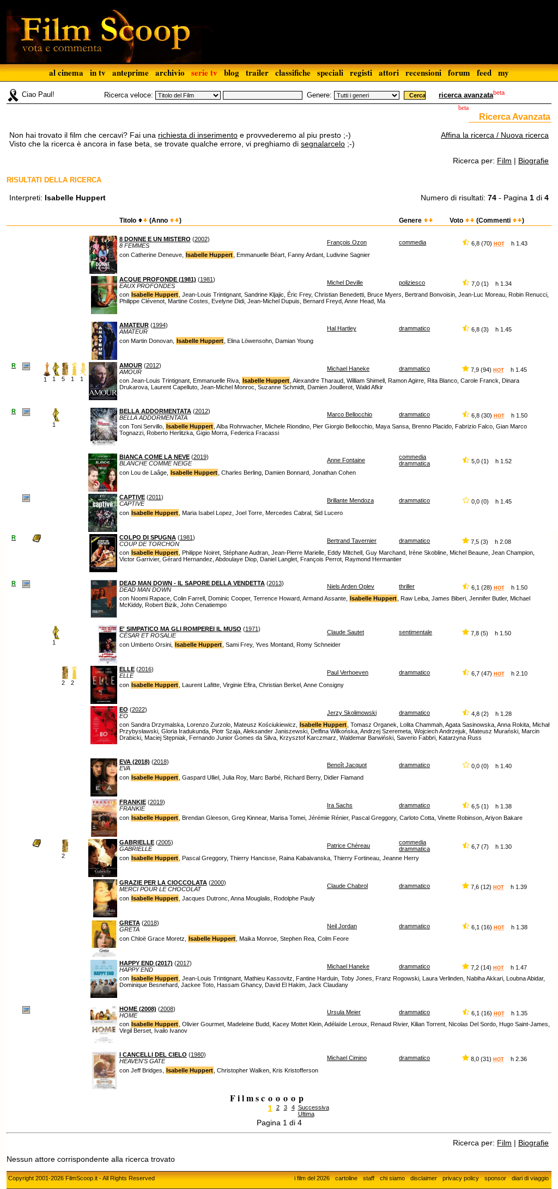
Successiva (313, 1107)
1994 (159, 325)
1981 (206, 279)
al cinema (66, 72)
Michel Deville (345, 282)
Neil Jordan (342, 926)
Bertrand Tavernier (352, 540)
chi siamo (392, 1178)
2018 (160, 761)
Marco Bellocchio (349, 414)
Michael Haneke (348, 368)
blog (231, 72)
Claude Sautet (345, 632)
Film (504, 160)
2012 (152, 365)
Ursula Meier (344, 1012)
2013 (275, 583)
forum (459, 72)
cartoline (346, 1178)
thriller (407, 586)
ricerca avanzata (466, 95)
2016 (144, 669)
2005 (164, 842)
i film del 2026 (312, 1178)
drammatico (414, 328)
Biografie (533, 160)
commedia (412, 242)
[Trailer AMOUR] (26, 366)
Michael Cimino (347, 1058)
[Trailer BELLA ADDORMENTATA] (26, 411)
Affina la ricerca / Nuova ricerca (495, 135)
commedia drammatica (414, 460)
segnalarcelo (323, 143)
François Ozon (347, 242)
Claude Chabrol (347, 885)
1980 (197, 1054)
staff (368, 1178)
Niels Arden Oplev (350, 586)
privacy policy (460, 1178)
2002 (201, 239)
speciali (330, 72)
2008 (166, 1009)
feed (484, 72)
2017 (183, 963)
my (503, 72)
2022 (138, 709)
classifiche (293, 72)
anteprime (130, 72)
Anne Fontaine (346, 460)
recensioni (423, 72)
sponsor (495, 1178)
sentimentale (415, 632)
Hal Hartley (341, 328)
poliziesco (412, 282)
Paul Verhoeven (347, 672)
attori (389, 72)
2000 (217, 882)
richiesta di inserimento (198, 135)
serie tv (204, 72)
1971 (251, 629)
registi (361, 72)
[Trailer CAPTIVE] (26, 497)
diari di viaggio (530, 1178)
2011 (155, 497)
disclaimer (423, 1178)
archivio (170, 72)
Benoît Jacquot (347, 765)
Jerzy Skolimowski (352, 712)
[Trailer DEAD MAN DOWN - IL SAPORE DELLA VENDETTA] (26, 583)
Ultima (306, 1114)
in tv (98, 72)
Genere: (319, 95)
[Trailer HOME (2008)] (26, 1009)
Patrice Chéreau (348, 845)
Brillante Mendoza (350, 500)
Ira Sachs (340, 805)
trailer (257, 72)
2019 (200, 456)
